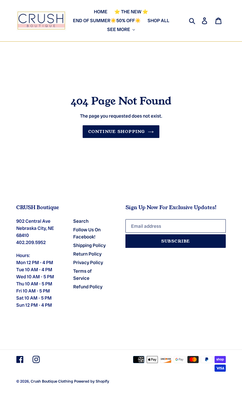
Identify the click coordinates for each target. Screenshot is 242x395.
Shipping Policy (89, 245)
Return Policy (87, 254)
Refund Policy (87, 287)
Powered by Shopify (91, 381)
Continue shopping (116, 131)
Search (81, 221)
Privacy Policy (88, 262)
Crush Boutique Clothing (52, 381)
